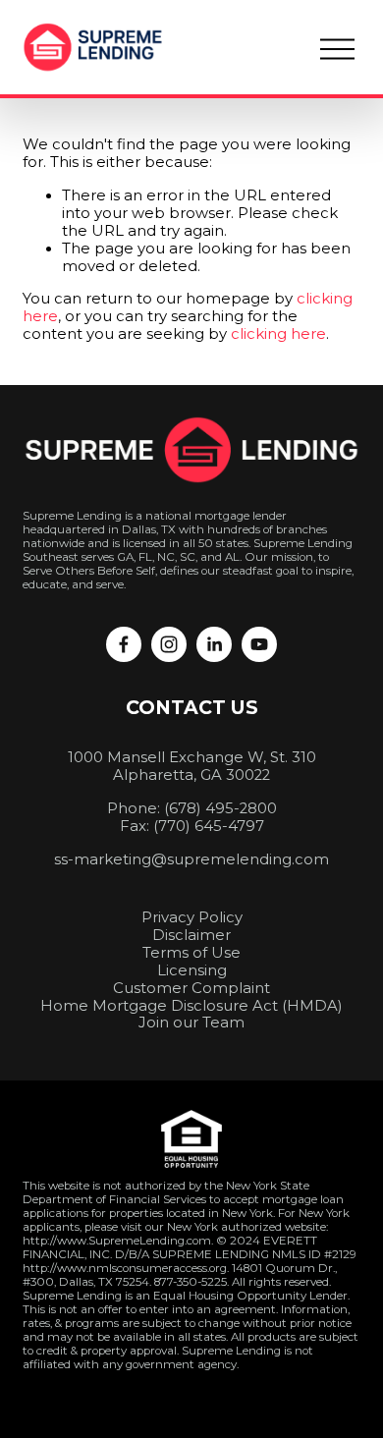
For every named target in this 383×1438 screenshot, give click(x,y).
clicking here (278, 334)
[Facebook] (123, 644)
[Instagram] (169, 644)
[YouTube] (259, 644)
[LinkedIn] (214, 644)
